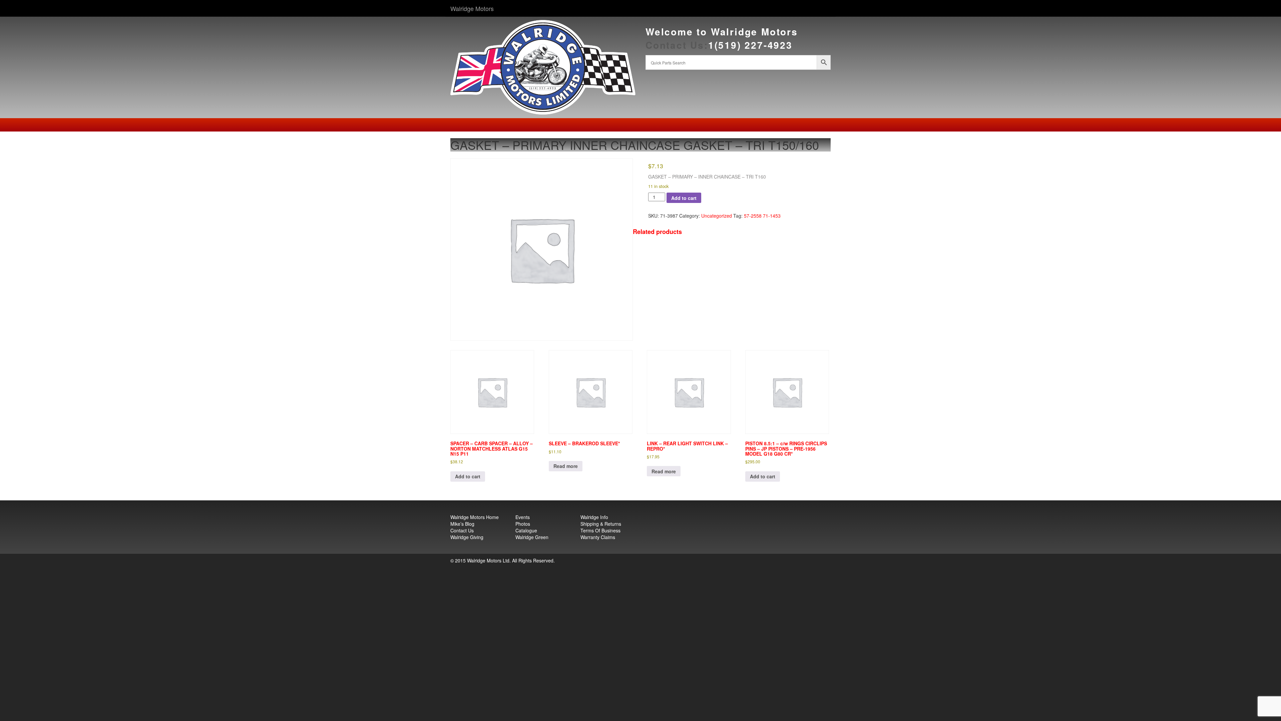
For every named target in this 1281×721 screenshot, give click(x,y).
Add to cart (684, 198)
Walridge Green (531, 537)
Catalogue (526, 530)
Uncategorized (716, 215)
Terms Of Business (600, 530)
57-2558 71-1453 (762, 215)
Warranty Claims (597, 537)
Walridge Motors (472, 8)
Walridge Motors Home (474, 517)
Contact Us (462, 530)
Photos (522, 523)
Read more (565, 466)
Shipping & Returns (600, 523)
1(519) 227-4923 (750, 45)
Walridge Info (594, 517)
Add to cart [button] (467, 476)
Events (522, 517)
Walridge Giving (466, 537)
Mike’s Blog (462, 523)
